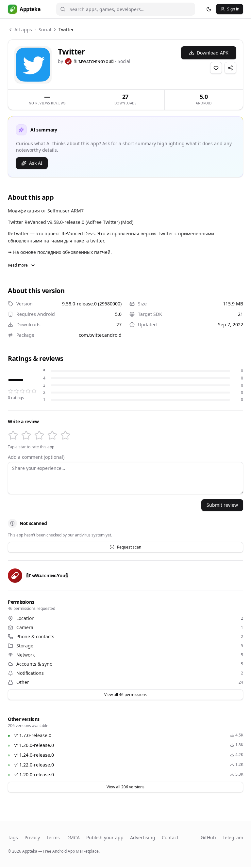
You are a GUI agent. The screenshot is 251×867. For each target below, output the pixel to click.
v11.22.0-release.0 (34, 765)
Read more (18, 265)
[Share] (230, 68)
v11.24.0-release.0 (34, 755)
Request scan (129, 547)
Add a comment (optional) (36, 457)
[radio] (13, 435)
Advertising (142, 837)
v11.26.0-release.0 (34, 745)
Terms (53, 837)
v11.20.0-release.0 (34, 774)
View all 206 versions (125, 787)
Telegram (233, 837)
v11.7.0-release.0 (32, 735)
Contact (170, 837)
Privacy (32, 837)
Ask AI (35, 163)
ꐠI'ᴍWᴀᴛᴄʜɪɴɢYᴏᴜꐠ (94, 61)
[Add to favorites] (216, 68)
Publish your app (105, 837)
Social (45, 29)
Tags (13, 837)
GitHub (208, 837)
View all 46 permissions (125, 694)
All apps (23, 29)
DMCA (73, 837)
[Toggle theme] (209, 9)
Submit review (222, 505)
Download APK (212, 53)
